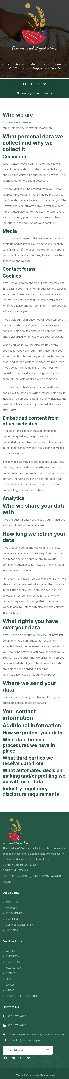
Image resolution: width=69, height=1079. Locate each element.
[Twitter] (44, 83)
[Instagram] (37, 83)
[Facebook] (24, 83)
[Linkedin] (31, 83)
